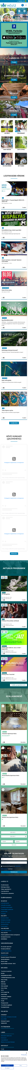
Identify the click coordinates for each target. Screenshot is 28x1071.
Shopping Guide (4, 1002)
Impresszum (3, 1037)
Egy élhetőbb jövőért (7, 320)
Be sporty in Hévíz (5, 917)
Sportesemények (4, 924)
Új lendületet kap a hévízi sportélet (11, 230)
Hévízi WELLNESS (5, 928)
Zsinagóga (3, 913)
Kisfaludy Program (5, 1021)
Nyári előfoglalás (6, 380)
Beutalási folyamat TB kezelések (8, 957)
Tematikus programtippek (6, 907)
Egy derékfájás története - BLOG (8, 963)
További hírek (14, 423)
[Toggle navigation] (26, 5)
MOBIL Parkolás (14, 31)
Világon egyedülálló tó (6, 889)
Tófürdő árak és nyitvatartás (7, 893)
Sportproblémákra (5, 959)
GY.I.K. (2, 990)
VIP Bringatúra (6, 594)
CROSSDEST (4, 1014)
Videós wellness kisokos (6, 930)
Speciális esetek (4, 953)
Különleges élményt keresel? (10, 350)
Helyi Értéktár (4, 994)
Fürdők (2, 1000)
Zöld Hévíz (3, 983)
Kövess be (14, 553)
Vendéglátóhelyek (5, 1007)
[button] (1, 15)
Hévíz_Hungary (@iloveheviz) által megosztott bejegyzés (14, 477)
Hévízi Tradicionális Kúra (6, 950)
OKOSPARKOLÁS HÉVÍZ (6, 975)
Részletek (23, 742)
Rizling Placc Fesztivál (8, 674)
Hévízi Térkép (4, 979)
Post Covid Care (4, 955)
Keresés (14, 845)
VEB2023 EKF (4, 1023)
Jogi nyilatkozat (4, 1040)
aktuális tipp (4, 378)
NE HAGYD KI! (4, 901)
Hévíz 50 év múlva (7, 290)
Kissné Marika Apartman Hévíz (10, 775)
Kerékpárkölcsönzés (5, 936)
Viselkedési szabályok (6, 996)
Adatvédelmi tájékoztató (6, 1035)
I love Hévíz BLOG (5, 891)
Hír (2, 197)
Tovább (24, 207)
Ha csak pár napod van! (6, 946)
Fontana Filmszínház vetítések (10, 621)
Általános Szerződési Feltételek (8, 1042)
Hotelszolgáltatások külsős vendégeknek (10, 934)
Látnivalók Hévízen (5, 903)
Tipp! (3, 408)
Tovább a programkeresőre (18, 685)
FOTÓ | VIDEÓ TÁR (5, 992)
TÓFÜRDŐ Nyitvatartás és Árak (8, 977)
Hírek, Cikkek (4, 988)
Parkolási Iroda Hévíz (14, 43)
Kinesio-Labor (4, 961)
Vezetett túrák (4, 911)
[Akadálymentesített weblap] (26, 1)
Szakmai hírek (4, 998)
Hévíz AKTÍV (4, 915)
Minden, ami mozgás (5, 922)
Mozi (3, 619)
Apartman (4, 731)
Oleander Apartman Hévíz (9, 733)
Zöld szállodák (4, 986)
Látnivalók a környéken (6, 905)
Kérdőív (2, 973)
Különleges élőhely (5, 887)
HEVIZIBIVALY (4, 939)
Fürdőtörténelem (5, 885)
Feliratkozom (14, 872)
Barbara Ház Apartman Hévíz (10, 817)
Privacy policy (24, 1054)
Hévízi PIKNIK (4, 1019)
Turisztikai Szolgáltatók (6, 1005)
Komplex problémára (5, 948)
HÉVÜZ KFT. (14, 44)
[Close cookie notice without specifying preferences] (26, 1053)
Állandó (3, 592)
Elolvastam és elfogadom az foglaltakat (11, 867)
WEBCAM (3, 981)
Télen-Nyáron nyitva (7, 410)
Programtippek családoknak (7, 909)
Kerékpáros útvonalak (5, 920)
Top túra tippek (4, 926)
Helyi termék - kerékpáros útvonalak (8, 1016)
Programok (4, 348)
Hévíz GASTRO (4, 932)
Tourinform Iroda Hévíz (6, 971)
